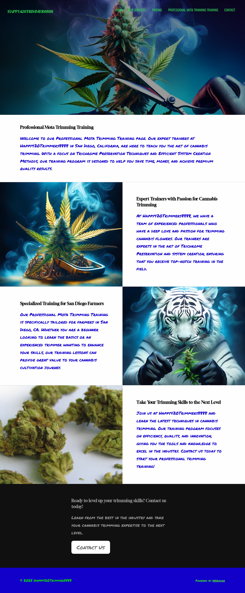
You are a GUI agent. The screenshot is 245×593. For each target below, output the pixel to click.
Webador (218, 580)
